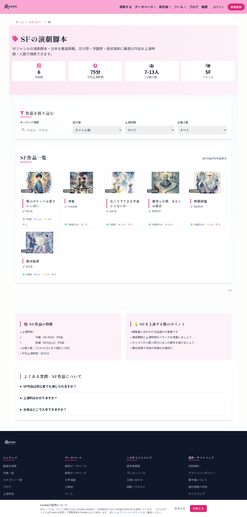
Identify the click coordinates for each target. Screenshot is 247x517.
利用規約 (193, 466)
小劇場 (69, 487)
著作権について (197, 480)
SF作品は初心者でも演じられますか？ (49, 386)
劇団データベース (75, 466)
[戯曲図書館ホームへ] (123, 442)
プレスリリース (136, 473)
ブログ (193, 6)
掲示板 (163, 6)
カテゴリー (35, 22)
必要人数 (183, 122)
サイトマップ (196, 494)
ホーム (19, 22)
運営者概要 (133, 466)
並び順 (77, 122)
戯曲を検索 (10, 466)
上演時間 (130, 122)
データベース (144, 6)
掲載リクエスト (136, 487)
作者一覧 (8, 473)
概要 (204, 6)
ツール (178, 6)
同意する (198, 508)
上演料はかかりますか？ (40, 398)
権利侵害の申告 (197, 487)
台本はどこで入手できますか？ (45, 409)
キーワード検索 (29, 122)
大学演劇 (70, 480)
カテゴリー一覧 (12, 480)
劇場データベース (75, 473)
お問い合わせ (135, 480)
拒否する (179, 508)
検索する (125, 6)
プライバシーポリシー (201, 473)
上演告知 (8, 494)
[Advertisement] (123, 300)
